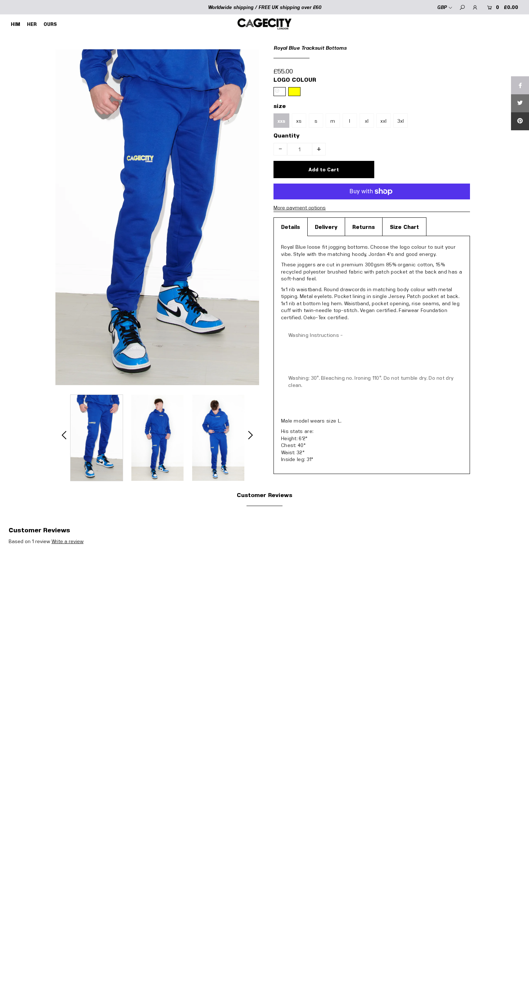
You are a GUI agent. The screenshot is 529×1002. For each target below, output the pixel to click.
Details (290, 226)
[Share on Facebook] (520, 85)
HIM (15, 24)
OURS (50, 24)
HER (32, 24)
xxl (383, 121)
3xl (400, 121)
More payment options (299, 207)
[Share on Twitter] (520, 103)
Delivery (326, 226)
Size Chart (404, 226)
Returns (363, 226)
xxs (281, 121)
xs (299, 121)
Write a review (67, 541)
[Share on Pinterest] (520, 121)
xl (367, 121)
